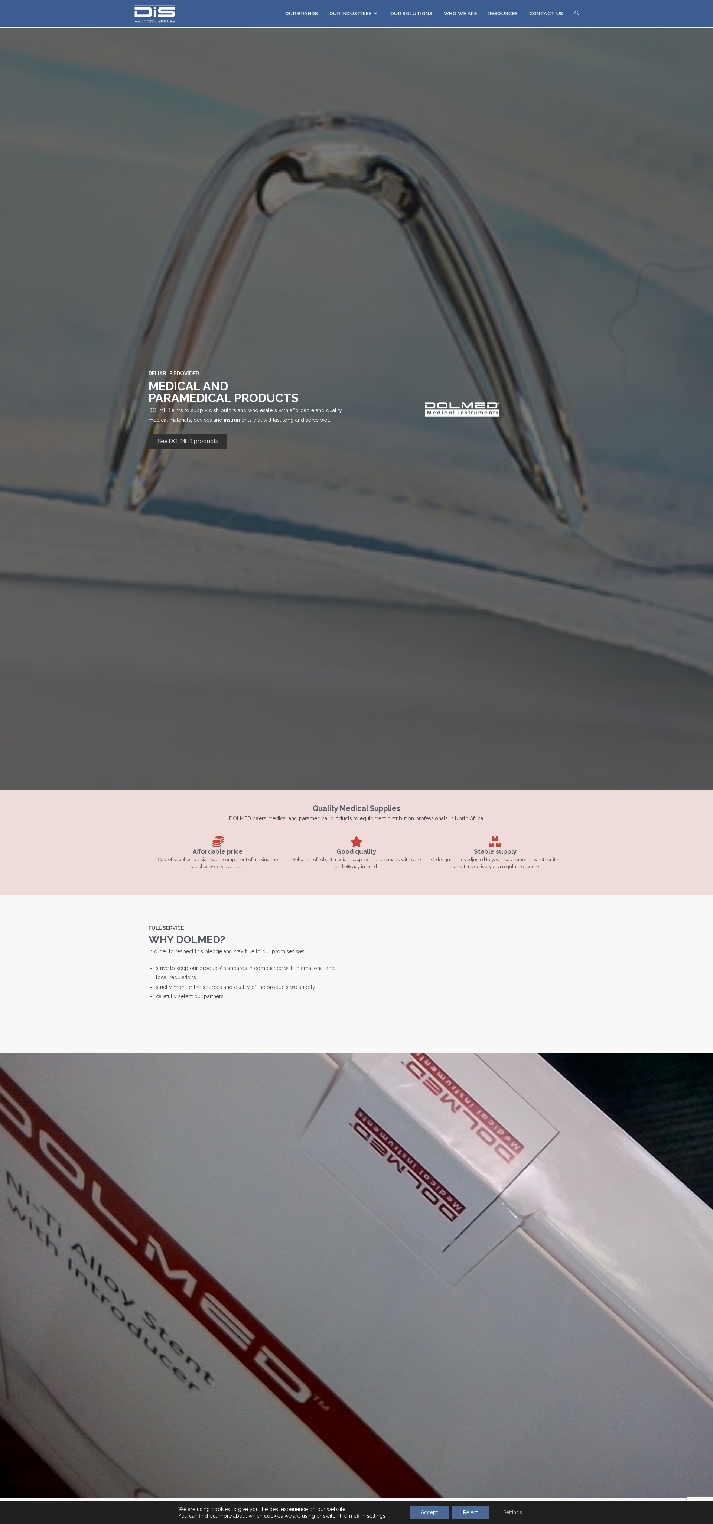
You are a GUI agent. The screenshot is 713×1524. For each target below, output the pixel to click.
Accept (429, 1512)
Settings (512, 1512)
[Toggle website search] (577, 13)
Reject (470, 1512)
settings (376, 1516)
